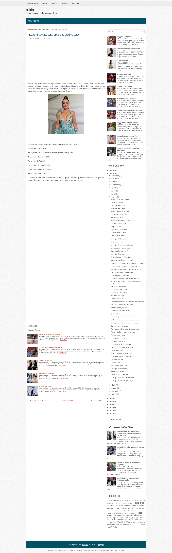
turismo (142, 519)
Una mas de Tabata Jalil (119, 375)
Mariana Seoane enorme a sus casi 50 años (53, 34)
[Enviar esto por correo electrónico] (28, 326)
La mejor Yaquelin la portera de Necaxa (125, 278)
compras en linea (115, 505)
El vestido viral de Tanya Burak (121, 257)
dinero (117, 508)
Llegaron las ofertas (118, 359)
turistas (113, 522)
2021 (111, 407)
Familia (136, 509)
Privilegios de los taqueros (126, 98)
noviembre (115, 179)
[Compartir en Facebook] (36, 326)
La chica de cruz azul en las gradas (51, 347)
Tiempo (127, 519)
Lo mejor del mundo (124, 86)
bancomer (110, 503)
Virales (54, 3)
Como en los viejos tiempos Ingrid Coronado (127, 263)
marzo (113, 388)
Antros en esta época (118, 208)
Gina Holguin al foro (118, 236)
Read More (63, 340)
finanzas (142, 509)
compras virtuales (131, 506)
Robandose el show (118, 372)
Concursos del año (118, 298)
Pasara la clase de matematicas (128, 49)
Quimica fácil (115, 314)
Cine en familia (116, 363)
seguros (115, 517)
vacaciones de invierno (138, 522)
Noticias (45, 3)
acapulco (109, 500)
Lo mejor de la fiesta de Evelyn (122, 245)
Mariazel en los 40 (117, 350)
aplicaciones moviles (133, 500)
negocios (132, 513)
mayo (113, 197)
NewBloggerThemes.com (115, 550)
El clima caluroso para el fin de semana (125, 320)
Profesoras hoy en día (119, 308)
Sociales (142, 517)
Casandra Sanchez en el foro (127, 136)
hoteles (134, 511)
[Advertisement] (66, 60)
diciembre (115, 176)
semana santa (134, 517)
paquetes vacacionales (125, 515)
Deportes (75, 3)
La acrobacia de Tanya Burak (121, 344)
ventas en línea (135, 525)
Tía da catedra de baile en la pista (123, 332)
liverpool (118, 513)
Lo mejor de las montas (119, 369)
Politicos (142, 515)
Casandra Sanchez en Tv (120, 251)
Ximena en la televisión (119, 292)
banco (142, 500)
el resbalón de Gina (118, 341)
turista (109, 522)
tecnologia (110, 519)
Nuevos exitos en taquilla (120, 211)
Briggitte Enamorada (124, 37)
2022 (111, 404)
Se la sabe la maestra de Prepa (122, 305)
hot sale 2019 (112, 511)
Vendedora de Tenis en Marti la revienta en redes (128, 479)
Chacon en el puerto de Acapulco (123, 347)
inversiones (111, 513)
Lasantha (79, 550)
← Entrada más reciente (36, 400)
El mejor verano (122, 61)
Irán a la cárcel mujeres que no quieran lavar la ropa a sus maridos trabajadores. (129, 433)
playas (136, 515)
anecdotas (123, 500)
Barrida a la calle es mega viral (122, 260)
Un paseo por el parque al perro (49, 334)
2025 (111, 173)
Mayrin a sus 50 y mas (119, 214)
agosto (114, 188)
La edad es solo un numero (121, 275)
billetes (118, 503)
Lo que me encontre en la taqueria (129, 111)
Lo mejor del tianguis (118, 239)
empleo (130, 509)
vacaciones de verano (116, 525)
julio (112, 191)
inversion (141, 511)
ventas (128, 525)
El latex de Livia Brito (46, 360)
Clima (130, 503)
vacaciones (123, 521)
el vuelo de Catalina (124, 74)
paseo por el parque (118, 286)
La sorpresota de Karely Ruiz (121, 356)
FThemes (58, 550)
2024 (111, 398)
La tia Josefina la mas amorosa (122, 248)
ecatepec (124, 509)
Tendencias (64, 3)
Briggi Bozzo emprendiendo (127, 123)
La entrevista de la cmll (119, 233)
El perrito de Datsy (117, 295)
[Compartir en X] (33, 326)
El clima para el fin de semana (121, 353)
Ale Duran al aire (117, 217)
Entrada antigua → (97, 400)
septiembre (115, 185)
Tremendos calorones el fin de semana (125, 329)
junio (113, 194)
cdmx (124, 503)
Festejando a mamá (118, 335)
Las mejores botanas (118, 224)
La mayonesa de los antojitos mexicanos (126, 323)
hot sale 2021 (125, 511)
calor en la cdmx (117, 242)
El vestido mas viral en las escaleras (124, 266)
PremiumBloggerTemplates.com (94, 550)
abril (113, 385)
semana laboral (124, 517)
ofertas (109, 515)
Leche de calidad (117, 202)
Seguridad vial (116, 227)
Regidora (109, 517)
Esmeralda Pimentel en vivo (120, 311)
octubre (114, 182)
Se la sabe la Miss (45, 386)
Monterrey (125, 513)
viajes (109, 527)
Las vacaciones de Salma (120, 289)
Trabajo (134, 519)
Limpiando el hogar (118, 338)
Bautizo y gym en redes (119, 326)
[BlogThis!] (31, 326)
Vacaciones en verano (119, 230)
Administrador (35, 38)
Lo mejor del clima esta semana (122, 378)
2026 (111, 170)
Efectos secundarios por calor (122, 272)
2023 (111, 401)
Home (30, 29)
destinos (110, 509)
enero (113, 394)
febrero (114, 391)
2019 (111, 413)
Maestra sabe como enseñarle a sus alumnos (127, 302)
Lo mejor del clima (117, 254)
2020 (111, 410)
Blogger (101, 545)
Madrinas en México (118, 205)
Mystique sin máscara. (46, 373)
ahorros (116, 500)
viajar (143, 525)
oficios (114, 515)
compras (139, 502)
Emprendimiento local (119, 366)
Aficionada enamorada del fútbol (123, 221)
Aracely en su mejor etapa (120, 199)
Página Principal (33, 3)
